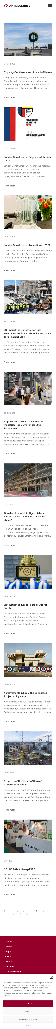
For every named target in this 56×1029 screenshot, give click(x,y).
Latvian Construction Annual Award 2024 (27, 245)
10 (27, 913)
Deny (28, 1011)
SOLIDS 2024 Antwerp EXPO (19, 869)
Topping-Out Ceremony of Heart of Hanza (28, 72)
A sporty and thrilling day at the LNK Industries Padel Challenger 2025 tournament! (24, 425)
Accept (28, 1003)
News (8, 956)
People (7, 951)
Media (9, 961)
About (8, 941)
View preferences (28, 1019)
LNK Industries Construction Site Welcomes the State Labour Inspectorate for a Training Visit (27, 333)
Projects (8, 946)
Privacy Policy (28, 1025)
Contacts (9, 966)
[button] (51, 977)
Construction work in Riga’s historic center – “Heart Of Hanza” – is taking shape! (24, 517)
